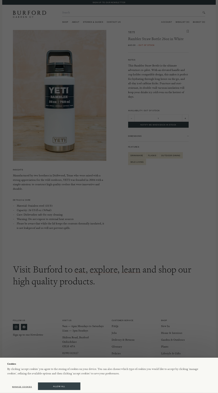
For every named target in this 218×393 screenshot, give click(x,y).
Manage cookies (22, 386)
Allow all (59, 386)
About (75, 21)
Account (166, 21)
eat (80, 269)
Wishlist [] (182, 21)
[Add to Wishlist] (188, 31)
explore (103, 269)
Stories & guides (93, 21)
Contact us (114, 21)
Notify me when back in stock (158, 124)
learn (131, 269)
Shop (65, 21)
